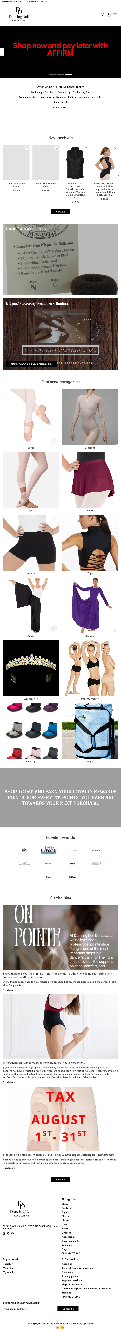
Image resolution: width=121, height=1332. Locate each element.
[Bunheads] (48, 850)
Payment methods (72, 1280)
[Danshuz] (96, 850)
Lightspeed (87, 1323)
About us (67, 1263)
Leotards (90, 447)
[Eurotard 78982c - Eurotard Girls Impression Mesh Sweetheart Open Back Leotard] (104, 162)
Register (8, 1263)
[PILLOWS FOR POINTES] (96, 864)
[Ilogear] (48, 864)
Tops (90, 573)
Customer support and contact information (86, 1288)
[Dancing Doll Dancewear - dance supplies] (19, 14)
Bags (90, 761)
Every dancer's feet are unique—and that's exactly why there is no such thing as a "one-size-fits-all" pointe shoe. (57, 975)
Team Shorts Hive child (46, 185)
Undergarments (90, 698)
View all (60, 211)
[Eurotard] (25, 864)
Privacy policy (70, 1276)
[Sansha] (48, 877)
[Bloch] (25, 850)
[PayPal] (62, 1327)
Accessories (31, 698)
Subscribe (68, 1308)
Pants (31, 635)
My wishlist (9, 1272)
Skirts (89, 510)
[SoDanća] (72, 877)
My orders (9, 1267)
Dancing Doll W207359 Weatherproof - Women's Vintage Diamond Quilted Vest (75, 190)
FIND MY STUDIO (71, 1253)
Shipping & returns (72, 1284)
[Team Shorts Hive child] (45, 162)
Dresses (89, 635)
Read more (9, 990)
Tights (31, 510)
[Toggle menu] (115, 15)
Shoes (31, 447)
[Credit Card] (57, 1327)
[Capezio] (72, 850)
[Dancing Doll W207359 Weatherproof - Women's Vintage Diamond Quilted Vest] (75, 162)
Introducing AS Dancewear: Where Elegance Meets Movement (44, 1062)
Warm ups (31, 761)
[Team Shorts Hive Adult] (16, 162)
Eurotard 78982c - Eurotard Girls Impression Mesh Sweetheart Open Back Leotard (104, 189)
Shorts (31, 573)
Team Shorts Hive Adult (16, 185)
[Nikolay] (72, 864)
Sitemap (66, 1292)
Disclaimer (68, 1272)
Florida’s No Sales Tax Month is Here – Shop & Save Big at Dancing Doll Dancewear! (58, 1155)
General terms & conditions (77, 1267)
